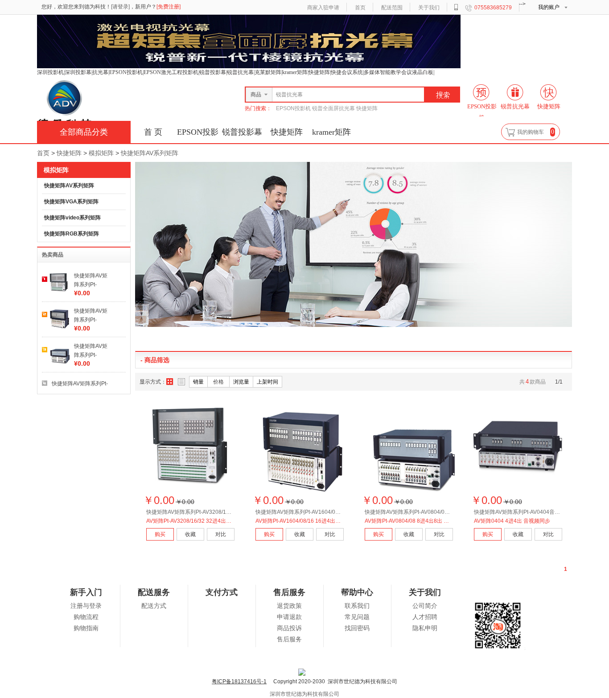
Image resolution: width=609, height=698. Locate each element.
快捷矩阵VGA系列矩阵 (71, 201)
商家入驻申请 (323, 7)
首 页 (153, 132)
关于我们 (429, 7)
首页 (360, 7)
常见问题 (357, 617)
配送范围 (392, 7)
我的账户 (549, 7)
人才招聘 (424, 617)
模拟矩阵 (101, 153)
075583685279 (493, 7)
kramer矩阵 (331, 132)
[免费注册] (168, 7)
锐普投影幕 (242, 132)
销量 (198, 382)
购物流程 (86, 617)
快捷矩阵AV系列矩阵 (149, 153)
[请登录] (120, 7)
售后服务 (289, 639)
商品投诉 (289, 628)
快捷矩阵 (287, 132)
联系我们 (357, 606)
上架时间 (267, 382)
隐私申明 (424, 628)
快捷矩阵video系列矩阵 (72, 218)
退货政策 (289, 606)
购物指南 (86, 628)
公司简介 (424, 606)
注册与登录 (86, 606)
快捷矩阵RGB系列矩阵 (71, 234)
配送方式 (153, 606)
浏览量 (241, 382)
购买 (160, 534)
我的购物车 (530, 132)
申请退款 (289, 617)
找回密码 (357, 628)
